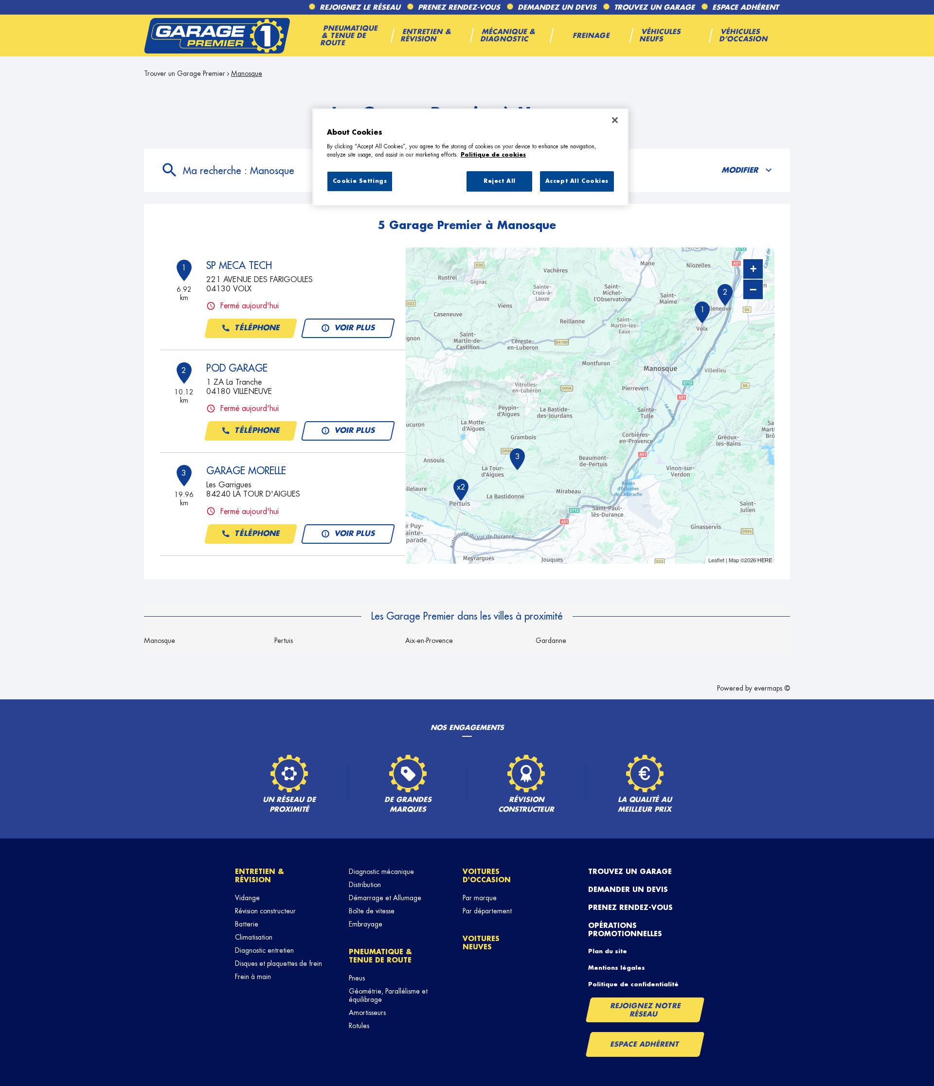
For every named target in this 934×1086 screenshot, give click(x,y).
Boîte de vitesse (372, 911)
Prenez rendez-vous (630, 907)
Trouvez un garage (630, 871)
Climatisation (253, 937)
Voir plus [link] (355, 328)
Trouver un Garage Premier (184, 73)
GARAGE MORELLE (246, 471)
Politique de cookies (493, 155)
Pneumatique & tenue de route (380, 955)
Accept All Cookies (577, 181)
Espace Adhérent (645, 1044)
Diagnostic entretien (264, 950)
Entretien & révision (259, 875)
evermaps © (772, 688)
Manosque (159, 640)
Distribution (365, 884)
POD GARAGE (237, 368)
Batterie (246, 924)
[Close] (615, 120)
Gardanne (551, 640)
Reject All (500, 181)
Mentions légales (616, 968)
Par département (487, 911)
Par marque (480, 897)
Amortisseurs (367, 1012)
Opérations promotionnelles (625, 929)
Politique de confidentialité (633, 984)
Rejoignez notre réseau (646, 1009)
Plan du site (607, 951)
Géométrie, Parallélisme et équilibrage (388, 995)
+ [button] (753, 269)
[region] (470, 157)
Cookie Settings (360, 181)
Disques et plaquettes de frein (278, 963)
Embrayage (365, 924)
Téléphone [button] (257, 328)
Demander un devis (628, 889)
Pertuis (283, 640)
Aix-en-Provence (429, 640)
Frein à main (253, 976)
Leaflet (716, 560)
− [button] (753, 289)
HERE (764, 560)
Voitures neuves (481, 942)
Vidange (247, 897)
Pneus (357, 978)
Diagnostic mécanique (381, 871)
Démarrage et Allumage (385, 897)
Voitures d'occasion (487, 875)
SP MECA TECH (239, 265)
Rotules (359, 1025)
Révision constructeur (265, 911)
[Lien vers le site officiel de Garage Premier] (217, 35)
